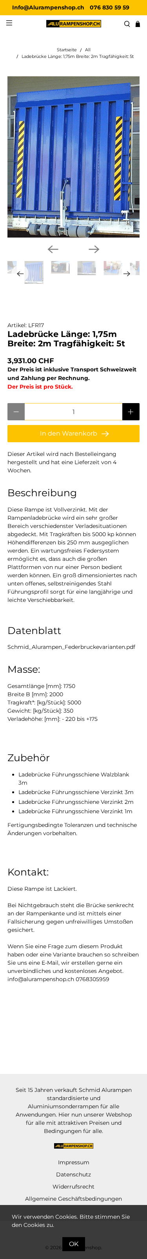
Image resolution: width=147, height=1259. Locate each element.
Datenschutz (73, 1174)
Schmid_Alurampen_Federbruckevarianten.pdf (71, 646)
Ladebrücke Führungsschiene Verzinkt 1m (75, 811)
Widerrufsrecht (73, 1186)
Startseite (67, 50)
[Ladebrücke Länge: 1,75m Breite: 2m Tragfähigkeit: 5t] (73, 157)
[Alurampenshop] (74, 23)
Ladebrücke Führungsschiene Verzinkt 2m (76, 801)
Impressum (73, 1162)
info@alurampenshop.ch (40, 979)
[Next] (94, 249)
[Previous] (53, 249)
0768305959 (92, 979)
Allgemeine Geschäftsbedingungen (73, 1198)
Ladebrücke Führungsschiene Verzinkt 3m (76, 792)
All (88, 50)
